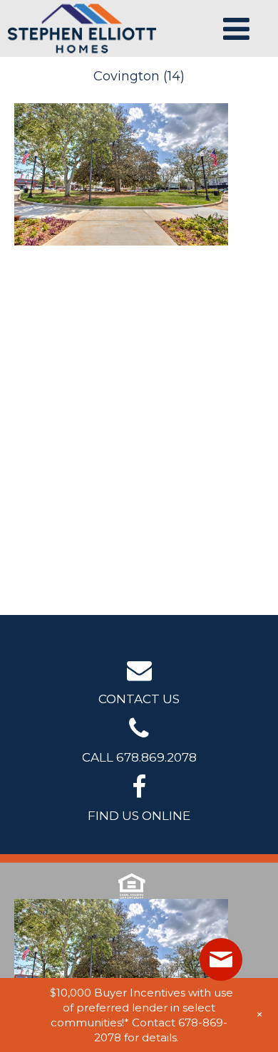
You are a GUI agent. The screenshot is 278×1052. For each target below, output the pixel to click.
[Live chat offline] (221, 959)
